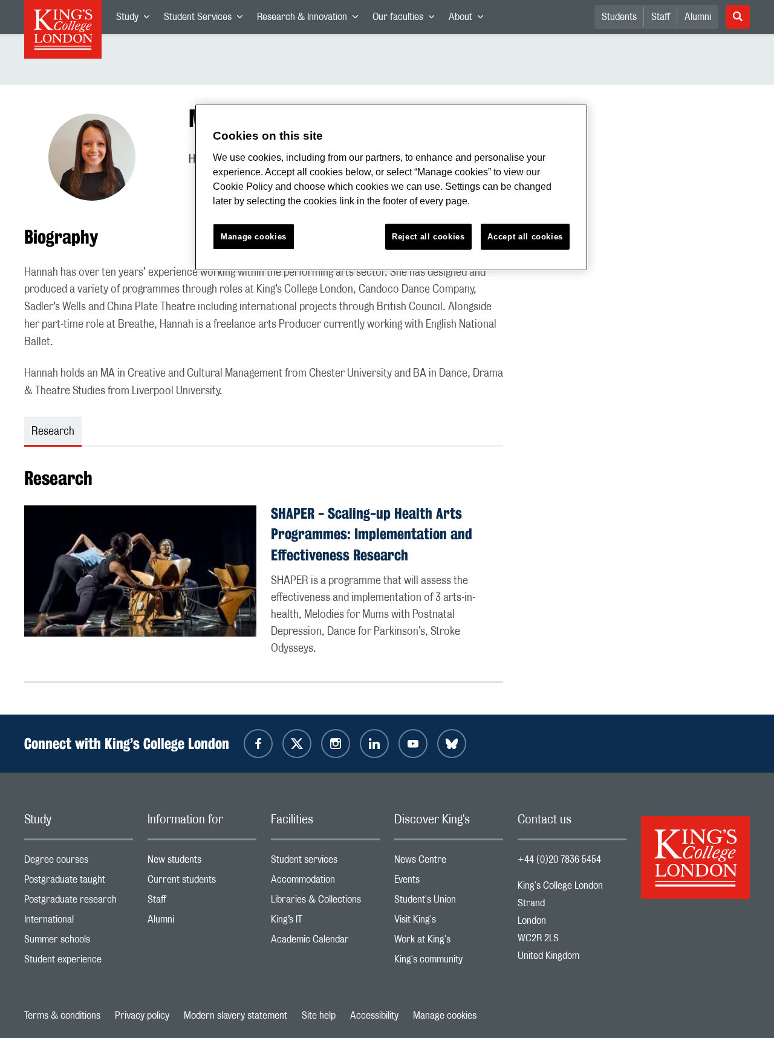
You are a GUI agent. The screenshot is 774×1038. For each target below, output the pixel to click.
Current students (202, 882)
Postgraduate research (78, 902)
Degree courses (78, 862)
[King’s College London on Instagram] (335, 743)
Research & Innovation (311, 19)
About (469, 19)
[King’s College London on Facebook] (258, 743)
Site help (319, 1015)
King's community (448, 962)
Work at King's (448, 942)
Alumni (698, 17)
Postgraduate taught (78, 882)
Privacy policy (142, 1015)
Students (619, 17)
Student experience (78, 962)
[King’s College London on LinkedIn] (374, 743)
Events (448, 882)
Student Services (207, 19)
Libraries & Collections (325, 902)
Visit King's (448, 922)
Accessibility (374, 1015)
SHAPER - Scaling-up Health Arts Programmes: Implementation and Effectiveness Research (371, 534)
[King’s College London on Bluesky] (451, 743)
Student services (325, 862)
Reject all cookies (428, 236)
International (78, 922)
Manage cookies (444, 1015)
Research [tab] (52, 431)
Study (136, 19)
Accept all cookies (525, 236)
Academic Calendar (325, 942)
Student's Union (448, 902)
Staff (660, 17)
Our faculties (406, 19)
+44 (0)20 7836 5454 (559, 859)
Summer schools (78, 942)
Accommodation (325, 882)
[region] (391, 187)
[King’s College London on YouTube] (413, 743)
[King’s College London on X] (296, 743)
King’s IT (325, 922)
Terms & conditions (62, 1015)
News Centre (448, 862)
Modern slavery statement (235, 1015)
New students (202, 862)
